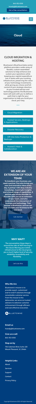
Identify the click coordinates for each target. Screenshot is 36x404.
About (7, 364)
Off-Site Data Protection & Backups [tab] (17, 138)
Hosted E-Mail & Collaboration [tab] (13, 147)
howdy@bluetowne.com (18, 7)
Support (8, 372)
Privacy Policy (10, 380)
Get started (18, 217)
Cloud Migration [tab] (14, 112)
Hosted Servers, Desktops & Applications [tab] (17, 121)
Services (8, 368)
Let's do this (18, 264)
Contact (8, 376)
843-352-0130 (18, 4)
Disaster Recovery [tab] (15, 129)
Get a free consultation (18, 10)
